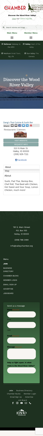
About (8, 167)
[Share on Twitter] (23, 125)
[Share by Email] (16, 125)
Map (7, 171)
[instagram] (17, 403)
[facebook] (13, 403)
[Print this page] (12, 125)
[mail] (26, 403)
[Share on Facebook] (19, 125)
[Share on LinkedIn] (27, 125)
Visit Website (21, 141)
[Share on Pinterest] (31, 125)
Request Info (21, 144)
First (9, 319)
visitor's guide (26, 19)
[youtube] (22, 403)
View (14, 19)
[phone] (30, 403)
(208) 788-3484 (22, 240)
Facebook (22, 160)
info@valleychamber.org (21, 246)
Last (9, 330)
